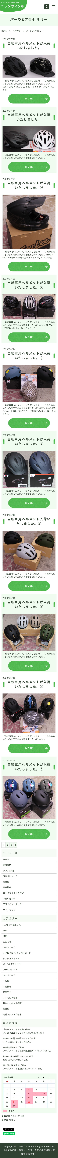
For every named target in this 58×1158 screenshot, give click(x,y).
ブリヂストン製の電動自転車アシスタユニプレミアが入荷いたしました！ (23, 1031)
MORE (29, 98)
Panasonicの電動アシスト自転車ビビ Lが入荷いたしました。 (18, 1058)
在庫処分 (7, 992)
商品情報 (7, 887)
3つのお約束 (9, 871)
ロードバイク (9, 975)
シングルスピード (11, 958)
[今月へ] (43, 1077)
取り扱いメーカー (11, 876)
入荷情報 (16, 31)
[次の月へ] (51, 1077)
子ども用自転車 (10, 997)
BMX (5, 930)
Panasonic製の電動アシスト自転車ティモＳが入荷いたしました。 (19, 1040)
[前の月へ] (36, 1077)
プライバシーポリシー (13, 904)
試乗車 (6, 882)
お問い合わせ (9, 898)
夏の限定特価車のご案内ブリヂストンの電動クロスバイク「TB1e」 (23, 1067)
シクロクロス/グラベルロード (17, 953)
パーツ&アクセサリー (13, 964)
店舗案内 (7, 865)
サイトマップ (9, 910)
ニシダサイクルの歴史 (13, 893)
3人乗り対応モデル (12, 925)
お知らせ (7, 942)
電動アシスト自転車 (12, 1014)
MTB (5, 936)
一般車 (6, 981)
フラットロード (10, 970)
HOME (4, 31)
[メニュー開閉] (53, 6)
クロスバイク (9, 947)
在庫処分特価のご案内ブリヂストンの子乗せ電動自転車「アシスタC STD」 (27, 1049)
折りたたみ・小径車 (12, 1003)
